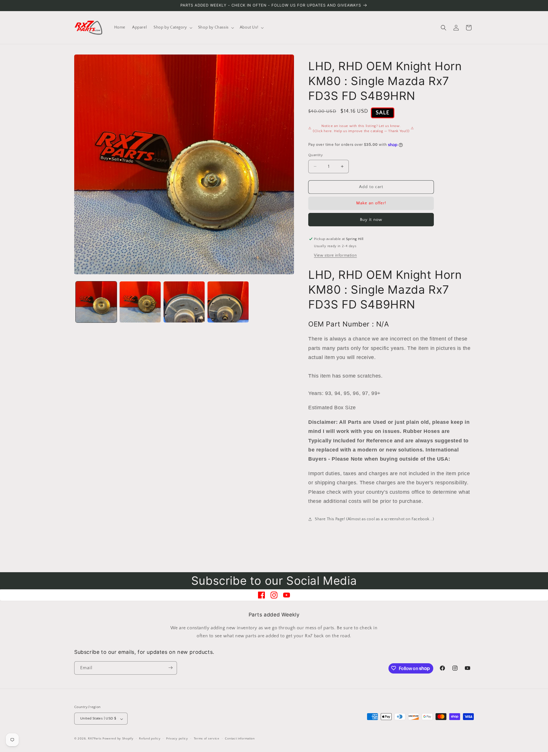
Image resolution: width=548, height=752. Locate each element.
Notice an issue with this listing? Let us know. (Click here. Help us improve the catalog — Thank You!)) (361, 128)
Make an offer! (371, 203)
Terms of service (206, 738)
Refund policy (149, 738)
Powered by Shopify (118, 739)
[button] (172, 27)
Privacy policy (177, 738)
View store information (335, 255)
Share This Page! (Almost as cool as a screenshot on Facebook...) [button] (374, 519)
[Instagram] (274, 595)
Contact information (240, 738)
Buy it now (371, 219)
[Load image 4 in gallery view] (228, 301)
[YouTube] (286, 595)
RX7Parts (95, 739)
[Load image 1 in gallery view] (96, 301)
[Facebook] (261, 595)
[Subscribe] (170, 667)
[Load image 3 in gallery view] (184, 301)
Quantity (315, 155)
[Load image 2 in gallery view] (140, 301)
